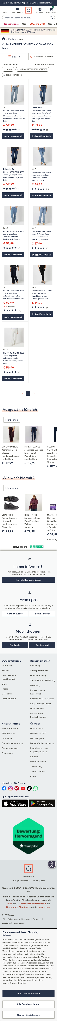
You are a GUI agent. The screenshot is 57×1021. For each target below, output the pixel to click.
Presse (5, 688)
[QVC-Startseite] (3, 39)
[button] (5, 11)
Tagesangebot (11, 23)
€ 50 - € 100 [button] (12, 74)
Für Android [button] (42, 644)
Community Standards (18, 907)
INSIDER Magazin (10, 728)
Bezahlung (35, 685)
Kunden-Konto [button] (15, 613)
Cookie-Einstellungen (28, 1014)
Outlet (33, 776)
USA (14, 881)
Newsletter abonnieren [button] (28, 579)
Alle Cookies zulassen (28, 993)
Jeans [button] (9, 69)
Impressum (44, 907)
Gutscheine (7, 738)
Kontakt (5, 670)
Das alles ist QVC (38, 733)
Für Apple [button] (15, 644)
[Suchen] (52, 17)
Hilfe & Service (37, 708)
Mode (11, 39)
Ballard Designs (14, 919)
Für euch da (7, 753)
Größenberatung (38, 675)
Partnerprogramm (10, 748)
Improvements (19, 923)
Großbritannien (24, 881)
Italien (35, 881)
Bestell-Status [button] (42, 613)
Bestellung (35, 665)
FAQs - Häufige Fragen (40, 703)
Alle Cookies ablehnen (28, 1004)
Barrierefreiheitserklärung (42, 743)
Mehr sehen (11, 419)
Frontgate (26, 919)
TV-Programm (8, 733)
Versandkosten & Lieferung (42, 680)
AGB (9, 903)
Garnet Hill (37, 919)
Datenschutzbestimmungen (31, 903)
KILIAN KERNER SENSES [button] (33, 69)
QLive (4, 684)
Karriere (34, 756)
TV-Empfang (36, 766)
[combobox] (25, 17)
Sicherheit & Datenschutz (42, 698)
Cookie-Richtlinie (18, 983)
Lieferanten (7, 693)
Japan (42, 881)
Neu (24, 23)
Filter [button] (16, 56)
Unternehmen (36, 728)
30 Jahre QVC (37, 23)
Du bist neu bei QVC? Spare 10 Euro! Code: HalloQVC (27, 2)
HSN (4, 919)
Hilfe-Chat (7, 665)
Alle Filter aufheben (44, 64)
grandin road (7, 923)
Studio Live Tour (37, 771)
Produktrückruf (9, 698)
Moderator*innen (38, 761)
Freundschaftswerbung (12, 743)
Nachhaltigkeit (37, 738)
